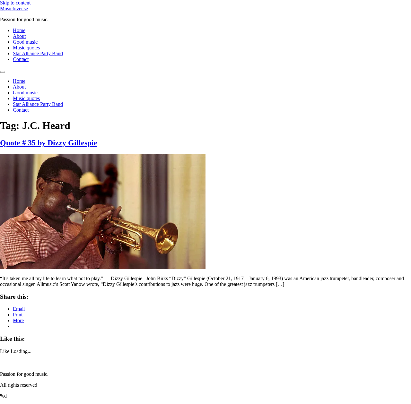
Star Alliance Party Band (38, 53)
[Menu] (2, 72)
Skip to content (15, 2)
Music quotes (26, 47)
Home (19, 30)
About (19, 36)
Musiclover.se (14, 8)
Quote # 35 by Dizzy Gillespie (48, 143)
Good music (25, 42)
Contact (21, 59)
